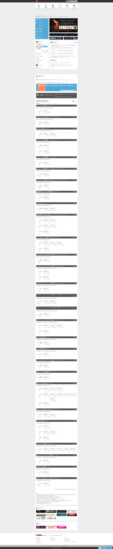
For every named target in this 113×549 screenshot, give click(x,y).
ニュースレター (52, 540)
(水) (71, 87)
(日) (48, 85)
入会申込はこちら (43, 50)
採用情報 (37, 62)
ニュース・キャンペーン (39, 540)
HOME (51, 535)
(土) (41, 85)
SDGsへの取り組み (67, 540)
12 (67, 31)
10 (65, 31)
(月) (56, 85)
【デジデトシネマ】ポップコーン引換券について (58, 62)
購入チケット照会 (39, 56)
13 (68, 31)
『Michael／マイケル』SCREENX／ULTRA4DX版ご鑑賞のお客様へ (62, 53)
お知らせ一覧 (38, 54)
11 (66, 31)
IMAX (53, 535)
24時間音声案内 (38, 60)
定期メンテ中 (45, 46)
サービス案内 (38, 541)
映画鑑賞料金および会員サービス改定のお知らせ (58, 64)
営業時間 (37, 58)
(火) (63, 87)
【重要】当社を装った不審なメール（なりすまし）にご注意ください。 (62, 65)
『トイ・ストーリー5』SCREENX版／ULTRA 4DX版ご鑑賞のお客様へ (62, 50)
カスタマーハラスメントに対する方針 (70, 541)
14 (69, 31)
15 (70, 31)
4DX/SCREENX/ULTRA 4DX (58, 535)
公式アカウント (40, 65)
